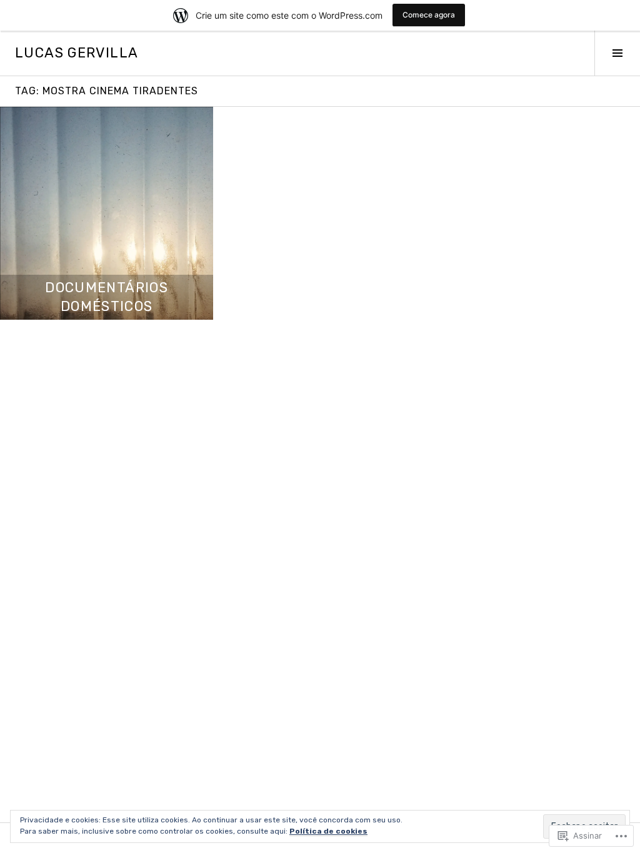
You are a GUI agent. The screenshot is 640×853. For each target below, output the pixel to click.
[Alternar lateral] (617, 53)
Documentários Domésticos (106, 297)
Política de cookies (328, 831)
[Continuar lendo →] (106, 213)
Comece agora (428, 14)
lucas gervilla (76, 52)
